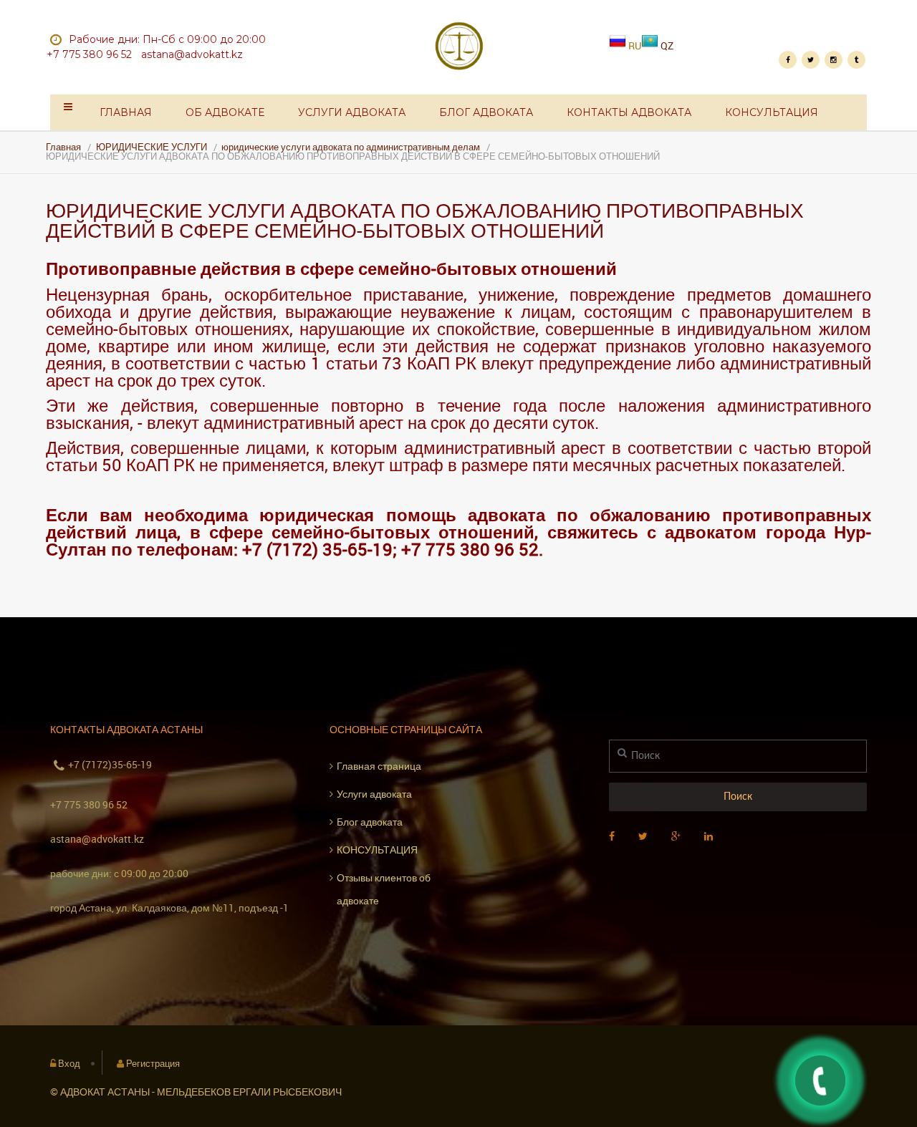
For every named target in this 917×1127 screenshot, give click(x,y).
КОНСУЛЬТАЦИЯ (771, 112)
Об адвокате (225, 112)
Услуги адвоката (351, 112)
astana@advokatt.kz (97, 839)
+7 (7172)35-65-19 (110, 764)
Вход (69, 1063)
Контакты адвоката (629, 112)
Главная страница (379, 766)
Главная (126, 112)
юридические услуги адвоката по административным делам (350, 147)
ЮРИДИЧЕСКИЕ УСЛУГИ (151, 147)
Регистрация (153, 1063)
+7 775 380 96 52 (89, 804)
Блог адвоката (486, 112)
